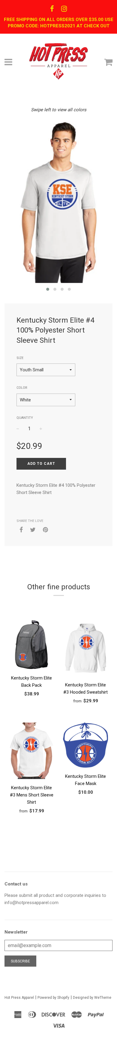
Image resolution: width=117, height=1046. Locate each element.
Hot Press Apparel (19, 997)
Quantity (24, 418)
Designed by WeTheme (92, 997)
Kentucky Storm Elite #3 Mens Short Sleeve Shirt (31, 795)
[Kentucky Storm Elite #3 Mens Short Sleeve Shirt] (31, 751)
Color (21, 388)
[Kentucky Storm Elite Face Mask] (85, 745)
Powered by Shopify (53, 997)
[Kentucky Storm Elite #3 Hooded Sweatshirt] (85, 649)
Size (19, 358)
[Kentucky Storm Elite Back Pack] (31, 645)
